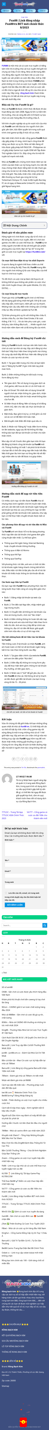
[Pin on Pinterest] (31, 759)
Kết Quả (6, 11)
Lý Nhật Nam (36, 34)
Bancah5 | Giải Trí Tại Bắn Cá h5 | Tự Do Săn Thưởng (21, 1242)
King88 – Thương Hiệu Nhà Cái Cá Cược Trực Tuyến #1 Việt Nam (24, 1031)
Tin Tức (24, 17)
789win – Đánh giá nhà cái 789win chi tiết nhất (22, 1075)
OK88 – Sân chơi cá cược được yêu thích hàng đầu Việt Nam (24, 993)
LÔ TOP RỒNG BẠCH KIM (13, 1346)
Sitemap (5, 1386)
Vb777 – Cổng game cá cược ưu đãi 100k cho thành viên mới (37, 815)
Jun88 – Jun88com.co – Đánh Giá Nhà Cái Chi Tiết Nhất (23, 1054)
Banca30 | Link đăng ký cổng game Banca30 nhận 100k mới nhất (24, 1070)
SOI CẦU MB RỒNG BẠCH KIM (15, 1341)
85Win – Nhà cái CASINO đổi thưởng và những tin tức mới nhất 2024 (24, 1024)
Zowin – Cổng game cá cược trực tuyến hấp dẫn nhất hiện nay (23, 1159)
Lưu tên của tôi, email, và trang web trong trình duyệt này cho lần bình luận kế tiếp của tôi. (23, 896)
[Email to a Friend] (27, 759)
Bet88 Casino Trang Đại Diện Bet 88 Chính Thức (23, 1248)
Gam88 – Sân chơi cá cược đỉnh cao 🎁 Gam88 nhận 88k (22, 1217)
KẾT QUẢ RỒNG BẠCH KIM (13, 1335)
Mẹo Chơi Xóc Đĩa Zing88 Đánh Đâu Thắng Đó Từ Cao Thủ (24, 1144)
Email (8, 871)
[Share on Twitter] (22, 759)
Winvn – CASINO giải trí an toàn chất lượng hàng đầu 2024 (23, 1008)
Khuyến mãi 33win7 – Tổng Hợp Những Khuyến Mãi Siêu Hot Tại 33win (23, 1137)
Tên (7, 860)
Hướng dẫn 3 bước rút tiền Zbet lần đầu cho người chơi (24, 1124)
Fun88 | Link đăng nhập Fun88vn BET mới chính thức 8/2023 (23, 1198)
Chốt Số (42, 11)
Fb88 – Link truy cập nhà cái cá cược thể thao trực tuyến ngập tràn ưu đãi (24, 1167)
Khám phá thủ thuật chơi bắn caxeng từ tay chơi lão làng (23, 1001)
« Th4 (4, 972)
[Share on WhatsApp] (14, 759)
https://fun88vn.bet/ (35, 252)
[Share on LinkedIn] (35, 759)
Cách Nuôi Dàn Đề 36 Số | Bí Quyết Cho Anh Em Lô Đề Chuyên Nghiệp (24, 1039)
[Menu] (4, 4)
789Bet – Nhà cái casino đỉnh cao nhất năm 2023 (23, 1130)
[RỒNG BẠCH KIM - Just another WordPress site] (24, 4)
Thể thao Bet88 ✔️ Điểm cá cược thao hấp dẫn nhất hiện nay (22, 1182)
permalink (41, 767)
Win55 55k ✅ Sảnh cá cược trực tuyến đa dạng (23, 1211)
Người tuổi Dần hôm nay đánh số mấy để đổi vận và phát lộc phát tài (24, 1117)
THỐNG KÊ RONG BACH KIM (14, 1352)
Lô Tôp (30, 11)
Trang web (9, 882)
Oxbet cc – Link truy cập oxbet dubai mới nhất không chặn (22, 1254)
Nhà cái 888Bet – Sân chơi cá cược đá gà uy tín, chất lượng (22, 1016)
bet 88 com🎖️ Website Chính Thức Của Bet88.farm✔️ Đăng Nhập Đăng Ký (19, 1094)
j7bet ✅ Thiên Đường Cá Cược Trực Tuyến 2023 (23, 1223)
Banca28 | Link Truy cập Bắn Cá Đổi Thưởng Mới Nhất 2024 (23, 1047)
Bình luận (9, 840)
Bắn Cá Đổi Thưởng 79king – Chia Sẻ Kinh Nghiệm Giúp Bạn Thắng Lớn (24, 1152)
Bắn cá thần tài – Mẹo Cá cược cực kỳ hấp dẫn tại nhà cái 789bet (23, 1062)
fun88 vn (25, 726)
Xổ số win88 (7, 987)
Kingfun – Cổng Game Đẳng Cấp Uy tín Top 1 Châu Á (24, 1234)
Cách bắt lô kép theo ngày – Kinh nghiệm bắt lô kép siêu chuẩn (23, 1109)
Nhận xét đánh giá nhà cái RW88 (16, 1080)
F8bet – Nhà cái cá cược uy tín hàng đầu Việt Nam (24, 1228)
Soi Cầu (18, 11)
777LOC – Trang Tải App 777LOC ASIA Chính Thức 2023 (13, 815)
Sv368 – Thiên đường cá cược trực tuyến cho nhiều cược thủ (24, 1101)
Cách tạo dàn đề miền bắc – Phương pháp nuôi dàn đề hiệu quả (23, 1086)
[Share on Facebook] (18, 759)
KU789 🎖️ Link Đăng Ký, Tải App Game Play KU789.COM (21, 1175)
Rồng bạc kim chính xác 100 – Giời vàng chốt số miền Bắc (23, 1262)
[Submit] (44, 925)
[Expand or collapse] (44, 225)
